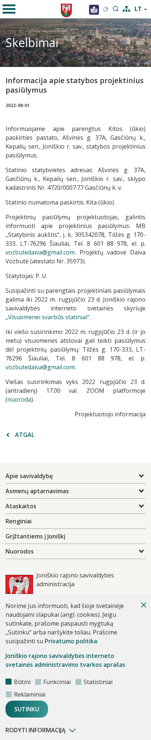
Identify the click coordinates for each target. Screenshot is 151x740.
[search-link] (116, 9)
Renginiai (18, 521)
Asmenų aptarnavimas (37, 491)
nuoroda (19, 399)
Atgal (24, 435)
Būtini (22, 682)
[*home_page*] (94, 9)
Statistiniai (98, 682)
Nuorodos (19, 551)
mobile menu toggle (9, 9)
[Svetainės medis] (126, 8)
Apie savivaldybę (29, 476)
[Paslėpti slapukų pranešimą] (143, 605)
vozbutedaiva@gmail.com (40, 252)
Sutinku (26, 709)
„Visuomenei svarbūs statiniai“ (47, 317)
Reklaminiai (29, 694)
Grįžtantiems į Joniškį (35, 536)
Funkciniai (57, 682)
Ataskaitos (20, 506)
